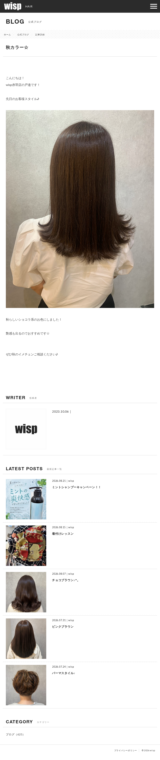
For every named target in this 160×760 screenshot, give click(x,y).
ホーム (7, 34)
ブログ (10, 734)
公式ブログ (23, 34)
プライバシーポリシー (125, 750)
